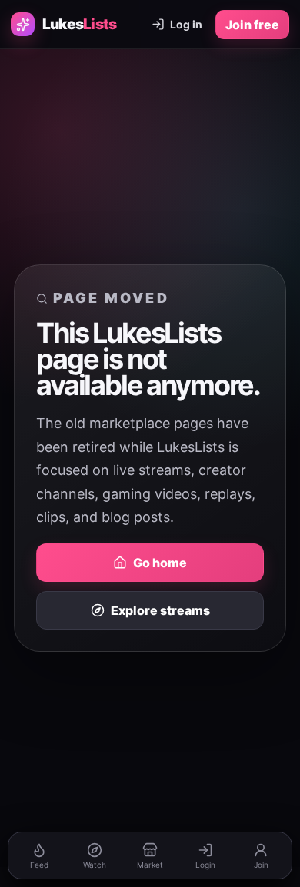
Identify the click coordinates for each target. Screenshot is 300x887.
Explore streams (160, 610)
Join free (252, 24)
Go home (160, 562)
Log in (186, 24)
